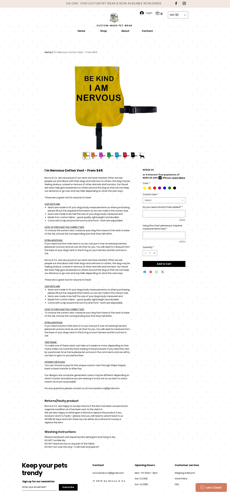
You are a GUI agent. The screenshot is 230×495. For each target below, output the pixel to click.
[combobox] (164, 200)
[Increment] (155, 253)
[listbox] (178, 14)
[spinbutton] (150, 253)
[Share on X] (162, 272)
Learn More (178, 177)
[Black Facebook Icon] (176, 3)
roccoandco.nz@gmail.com (108, 472)
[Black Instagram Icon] (184, 3)
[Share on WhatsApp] (156, 272)
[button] (159, 13)
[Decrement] (145, 253)
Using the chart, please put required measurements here (162, 227)
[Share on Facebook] (145, 272)
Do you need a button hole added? (163, 207)
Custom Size (150, 194)
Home (48, 52)
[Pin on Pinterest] (151, 272)
